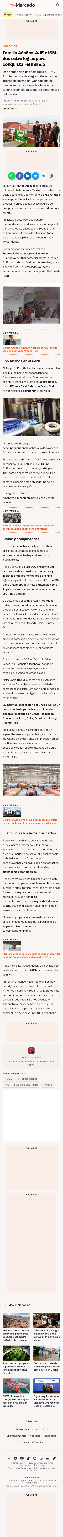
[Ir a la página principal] (22, 5)
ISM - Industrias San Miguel (22, 1084)
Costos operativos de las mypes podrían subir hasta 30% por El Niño (46, 1366)
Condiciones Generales (19, 1468)
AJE (9, 1078)
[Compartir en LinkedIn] (28, 176)
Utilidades (23, 1442)
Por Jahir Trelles (11, 101)
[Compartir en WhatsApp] (12, 176)
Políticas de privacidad (45, 1468)
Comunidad (38, 1442)
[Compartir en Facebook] (20, 176)
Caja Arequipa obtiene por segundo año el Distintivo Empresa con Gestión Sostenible (46, 1401)
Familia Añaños (29, 1078)
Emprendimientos (16, 1435)
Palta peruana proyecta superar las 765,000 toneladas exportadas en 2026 (16, 1368)
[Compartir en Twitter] (35, 176)
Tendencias (50, 1435)
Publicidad (39, 1465)
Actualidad (42, 1429)
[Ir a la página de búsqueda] (58, 5)
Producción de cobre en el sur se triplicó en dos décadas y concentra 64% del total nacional (16, 1335)
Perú (49, 1084)
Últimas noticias (24, 1429)
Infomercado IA (18, 1463)
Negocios (10, 46)
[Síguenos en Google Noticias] (43, 176)
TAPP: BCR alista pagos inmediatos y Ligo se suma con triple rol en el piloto (46, 1335)
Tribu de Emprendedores (40, 1463)
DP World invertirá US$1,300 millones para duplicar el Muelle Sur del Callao (16, 1401)
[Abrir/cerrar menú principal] (4, 5)
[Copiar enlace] (51, 176)
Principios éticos (32, 1470)
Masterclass (25, 1465)
